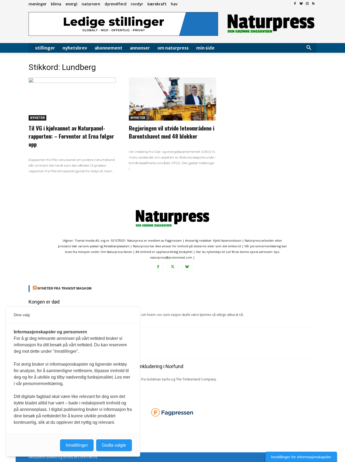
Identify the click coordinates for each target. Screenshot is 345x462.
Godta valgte (114, 445)
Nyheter (37, 118)
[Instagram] (307, 4)
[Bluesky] (301, 4)
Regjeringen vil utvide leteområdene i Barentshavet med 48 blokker (171, 132)
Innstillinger (77, 445)
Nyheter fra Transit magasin (64, 288)
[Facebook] (295, 4)
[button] (309, 48)
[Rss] (313, 4)
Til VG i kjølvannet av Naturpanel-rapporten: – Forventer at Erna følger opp (71, 136)
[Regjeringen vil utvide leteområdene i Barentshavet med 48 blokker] (172, 99)
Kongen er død (44, 302)
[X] (172, 267)
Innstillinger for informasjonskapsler (301, 457)
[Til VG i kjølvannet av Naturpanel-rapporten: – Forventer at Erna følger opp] (72, 99)
